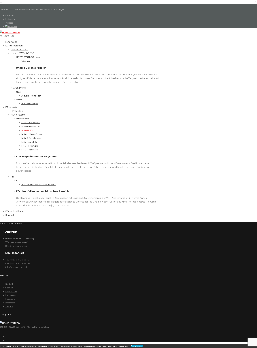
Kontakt (9, 215)
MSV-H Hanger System (32, 134)
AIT (12, 176)
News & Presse (18, 88)
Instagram (10, 19)
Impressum (10, 295)
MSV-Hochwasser (29, 149)
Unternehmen (15, 45)
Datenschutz (11, 291)
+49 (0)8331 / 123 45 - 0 (17, 259)
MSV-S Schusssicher (30, 126)
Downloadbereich (16, 211)
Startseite (12, 42)
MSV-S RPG (27, 130)
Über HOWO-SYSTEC (22, 53)
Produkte (12, 107)
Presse (19, 99)
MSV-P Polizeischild (30, 122)
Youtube (9, 22)
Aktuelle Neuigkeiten (31, 95)
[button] (7, 36)
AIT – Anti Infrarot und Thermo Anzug (38, 184)
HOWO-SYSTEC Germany (28, 57)
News (18, 91)
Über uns (25, 61)
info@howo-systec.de (16, 267)
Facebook (10, 15)
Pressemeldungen (29, 103)
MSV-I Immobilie (29, 142)
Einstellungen (137, 346)
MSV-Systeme (18, 115)
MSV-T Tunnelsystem (31, 138)
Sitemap (9, 287)
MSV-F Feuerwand (29, 145)
